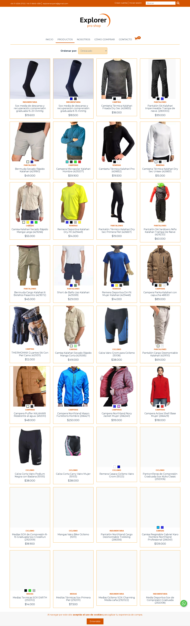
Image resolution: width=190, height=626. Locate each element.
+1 (164, 162)
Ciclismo (116, 349)
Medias (29, 594)
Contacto (125, 39)
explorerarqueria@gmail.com (55, 3)
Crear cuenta (121, 3)
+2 (164, 285)
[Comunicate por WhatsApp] (183, 603)
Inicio (49, 39)
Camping (116, 102)
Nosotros (83, 39)
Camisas (73, 349)
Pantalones (160, 102)
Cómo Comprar (104, 39)
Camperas (73, 165)
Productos (65, 39)
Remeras (117, 165)
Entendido (95, 621)
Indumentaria (30, 102)
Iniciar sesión (135, 3)
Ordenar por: (69, 50)
